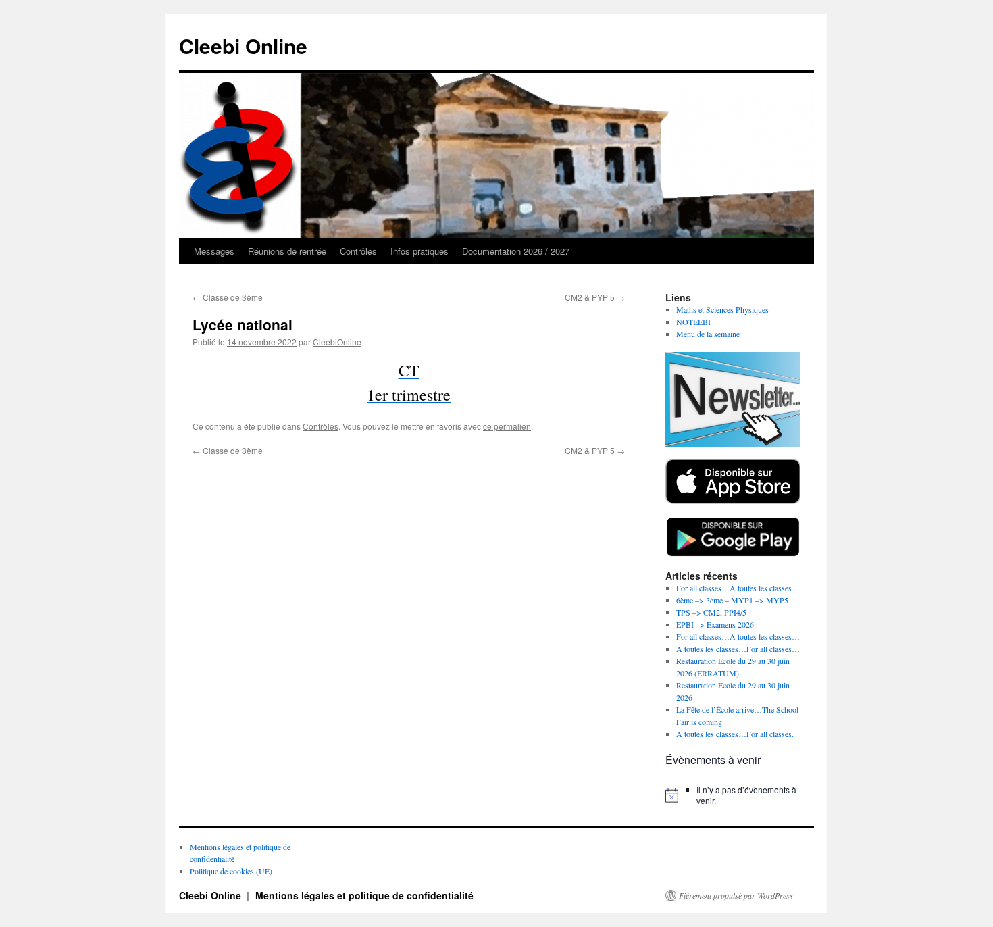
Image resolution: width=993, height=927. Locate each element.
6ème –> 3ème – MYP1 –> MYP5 (732, 600)
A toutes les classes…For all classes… (738, 648)
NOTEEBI (693, 321)
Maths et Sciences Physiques (722, 309)
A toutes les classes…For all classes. (735, 733)
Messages (214, 251)
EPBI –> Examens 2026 (715, 624)
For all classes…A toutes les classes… (738, 587)
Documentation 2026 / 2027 (515, 251)
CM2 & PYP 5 (595, 297)
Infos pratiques (419, 251)
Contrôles (358, 251)
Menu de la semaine (708, 333)
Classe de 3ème (228, 297)
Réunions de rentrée (287, 251)
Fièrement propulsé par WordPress (736, 895)
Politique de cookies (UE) (231, 871)
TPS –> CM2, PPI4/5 (711, 612)
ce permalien (507, 426)
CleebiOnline (337, 341)
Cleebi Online (243, 45)
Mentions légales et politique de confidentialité (364, 895)
